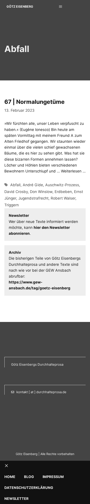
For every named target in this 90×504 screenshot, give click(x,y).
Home (9, 476)
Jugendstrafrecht (33, 198)
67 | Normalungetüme (34, 101)
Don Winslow (41, 191)
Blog (29, 476)
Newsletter (16, 498)
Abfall (15, 185)
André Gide (33, 185)
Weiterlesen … (73, 171)
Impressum (53, 476)
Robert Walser (63, 198)
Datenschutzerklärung (28, 487)
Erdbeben (63, 191)
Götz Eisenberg (20, 6)
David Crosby (16, 191)
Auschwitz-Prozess (62, 185)
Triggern (11, 205)
